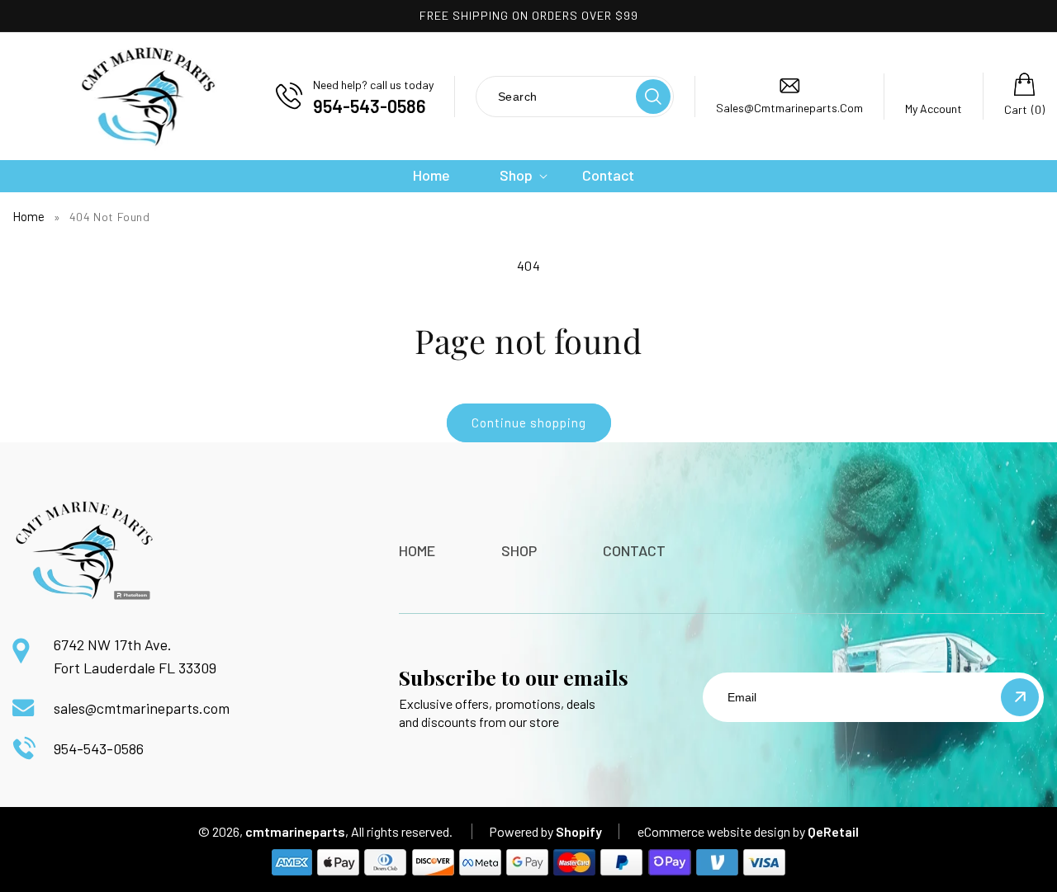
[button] (516, 175)
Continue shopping (529, 422)
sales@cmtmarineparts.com (142, 708)
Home (28, 216)
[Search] (653, 96)
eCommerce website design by (721, 831)
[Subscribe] (1020, 697)
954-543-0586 (99, 748)
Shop (519, 550)
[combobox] (555, 96)
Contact (634, 550)
